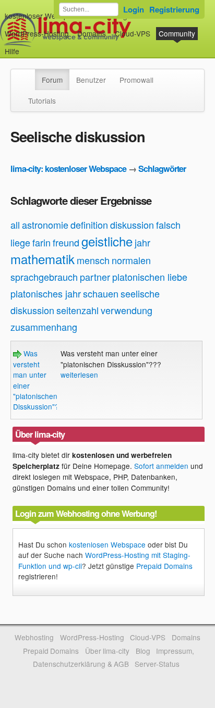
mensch (93, 260)
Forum (52, 79)
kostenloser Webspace (42, 15)
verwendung (126, 310)
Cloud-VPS (132, 33)
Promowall (136, 79)
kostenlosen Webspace (107, 544)
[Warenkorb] (27, 46)
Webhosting (34, 637)
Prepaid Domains (164, 566)
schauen (100, 293)
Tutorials (42, 100)
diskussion (132, 224)
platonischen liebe (149, 276)
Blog (143, 650)
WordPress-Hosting (37, 33)
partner (95, 276)
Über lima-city (107, 650)
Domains (91, 33)
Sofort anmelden (161, 466)
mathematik (42, 259)
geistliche (107, 241)
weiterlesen (79, 374)
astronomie (45, 224)
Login (133, 9)
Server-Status (157, 664)
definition (89, 224)
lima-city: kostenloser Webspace (68, 169)
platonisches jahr (45, 293)
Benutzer (91, 79)
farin (41, 242)
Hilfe (12, 51)
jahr (142, 242)
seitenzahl (77, 310)
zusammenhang (43, 326)
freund (66, 242)
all (15, 224)
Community (177, 33)
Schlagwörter (162, 169)
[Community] (28, 74)
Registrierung (174, 9)
